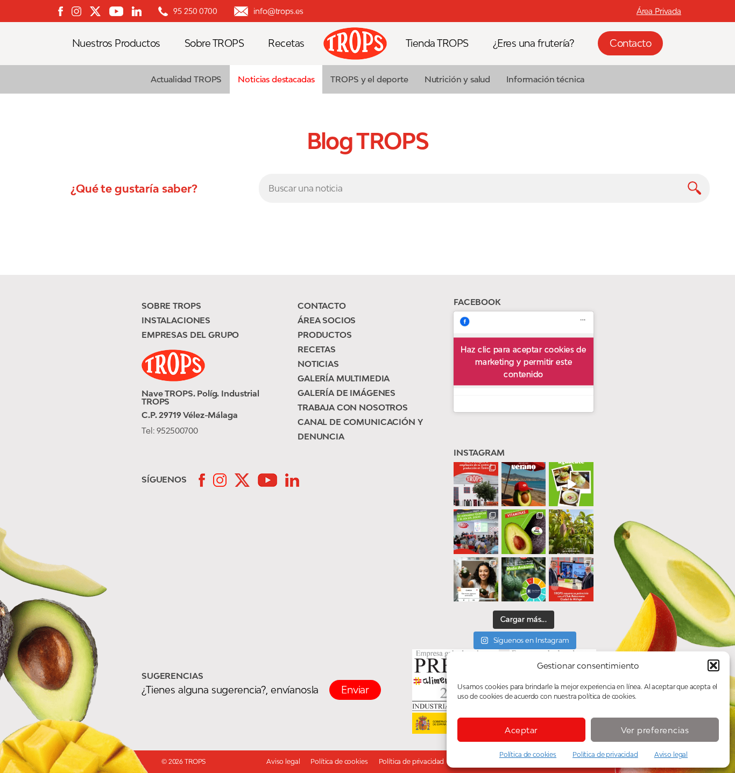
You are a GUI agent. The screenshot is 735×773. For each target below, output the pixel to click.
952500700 (177, 430)
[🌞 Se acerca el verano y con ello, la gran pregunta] (476, 579)
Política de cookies (527, 754)
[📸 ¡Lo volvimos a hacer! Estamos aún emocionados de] (476, 531)
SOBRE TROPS (171, 305)
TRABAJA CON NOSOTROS (353, 407)
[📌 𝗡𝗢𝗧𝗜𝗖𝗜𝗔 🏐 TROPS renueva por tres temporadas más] (571, 579)
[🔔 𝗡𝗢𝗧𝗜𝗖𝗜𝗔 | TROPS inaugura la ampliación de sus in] (476, 484)
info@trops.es (278, 11)
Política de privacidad (605, 754)
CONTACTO (322, 305)
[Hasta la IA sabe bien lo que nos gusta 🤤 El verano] (523, 484)
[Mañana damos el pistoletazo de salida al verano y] (571, 484)
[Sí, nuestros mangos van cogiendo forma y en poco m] (571, 531)
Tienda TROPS (437, 43)
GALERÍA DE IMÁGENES (346, 393)
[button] (713, 665)
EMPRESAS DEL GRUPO (190, 334)
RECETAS (317, 349)
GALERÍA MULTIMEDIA (344, 378)
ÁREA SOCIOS (327, 320)
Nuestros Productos (116, 43)
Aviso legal (671, 754)
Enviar (355, 690)
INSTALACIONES (176, 320)
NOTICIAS (318, 363)
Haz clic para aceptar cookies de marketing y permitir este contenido (523, 362)
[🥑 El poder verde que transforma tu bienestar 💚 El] (523, 531)
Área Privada (659, 11)
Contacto (630, 43)
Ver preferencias (655, 730)
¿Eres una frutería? (533, 43)
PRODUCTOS (325, 334)
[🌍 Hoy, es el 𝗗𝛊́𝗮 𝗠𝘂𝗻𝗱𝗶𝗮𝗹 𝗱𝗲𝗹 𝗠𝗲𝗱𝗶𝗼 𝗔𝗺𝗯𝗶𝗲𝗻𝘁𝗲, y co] (523, 579)
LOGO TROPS (360, 43)
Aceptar (521, 730)
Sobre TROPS (214, 43)
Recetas (286, 43)
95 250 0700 (195, 11)
